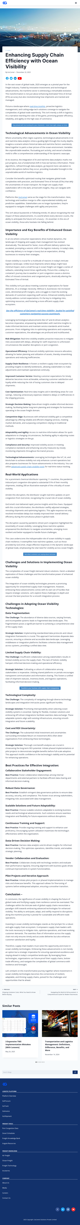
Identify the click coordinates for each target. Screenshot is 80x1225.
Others (8, 50)
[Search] (75, 1072)
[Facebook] (58, 1209)
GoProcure (6, 1101)
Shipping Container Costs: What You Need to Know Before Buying (19, 992)
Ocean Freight (7, 1160)
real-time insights (37, 106)
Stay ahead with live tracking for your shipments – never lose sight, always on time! (40, 125)
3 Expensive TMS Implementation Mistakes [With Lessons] (18, 1044)
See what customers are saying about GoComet (40, 554)
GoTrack (5, 1106)
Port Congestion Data (10, 1128)
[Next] (75, 1035)
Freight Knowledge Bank (11, 1138)
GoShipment (7, 1116)
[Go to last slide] (5, 1035)
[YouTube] (73, 1209)
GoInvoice (6, 1111)
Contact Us (6, 1198)
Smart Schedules (8, 1133)
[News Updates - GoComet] (4, 3)
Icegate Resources (9, 1143)
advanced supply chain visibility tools (27, 466)
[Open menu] (76, 2)
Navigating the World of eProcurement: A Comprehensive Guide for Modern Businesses (63, 992)
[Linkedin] (68, 1209)
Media (4, 1188)
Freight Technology (9, 1166)
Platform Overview (9, 1096)
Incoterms (6, 1171)
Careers (5, 1193)
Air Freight (6, 1155)
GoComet (11, 72)
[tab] (36, 1062)
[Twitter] (63, 1209)
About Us (5, 1183)
